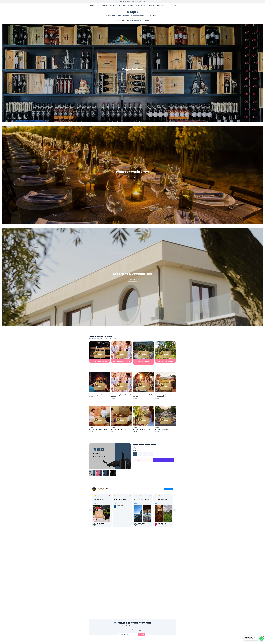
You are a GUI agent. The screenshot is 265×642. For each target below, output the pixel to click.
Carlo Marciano (162, 505)
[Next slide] (174, 510)
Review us (168, 489)
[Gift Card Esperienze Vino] (99, 352)
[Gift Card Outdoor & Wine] (165, 352)
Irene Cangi (140, 501)
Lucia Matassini (121, 505)
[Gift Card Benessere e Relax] (121, 352)
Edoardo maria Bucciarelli (103, 505)
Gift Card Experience (144, 444)
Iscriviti (142, 634)
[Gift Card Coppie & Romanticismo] (143, 353)
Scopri (132, 75)
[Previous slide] (90, 510)
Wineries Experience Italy (102, 488)
